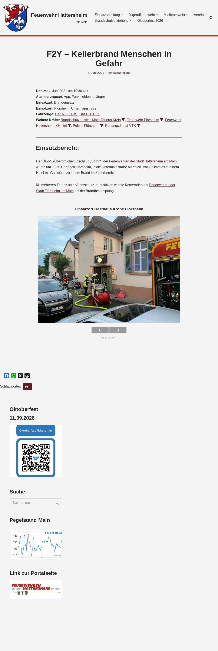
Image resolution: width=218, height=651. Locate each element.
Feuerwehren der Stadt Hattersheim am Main (143, 161)
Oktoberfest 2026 (150, 20)
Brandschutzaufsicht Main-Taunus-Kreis (91, 120)
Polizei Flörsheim (86, 125)
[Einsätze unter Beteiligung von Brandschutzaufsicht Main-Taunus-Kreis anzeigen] (123, 120)
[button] (122, 15)
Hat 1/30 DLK (89, 114)
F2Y (27, 386)
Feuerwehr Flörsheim (143, 120)
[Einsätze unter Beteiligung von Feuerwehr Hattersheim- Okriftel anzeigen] (69, 125)
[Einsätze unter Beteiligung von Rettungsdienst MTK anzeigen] (138, 125)
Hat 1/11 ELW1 (66, 114)
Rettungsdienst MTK (120, 125)
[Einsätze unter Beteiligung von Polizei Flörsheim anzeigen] (101, 125)
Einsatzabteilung (119, 72)
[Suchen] (211, 17)
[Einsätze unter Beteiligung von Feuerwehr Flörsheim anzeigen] (161, 120)
